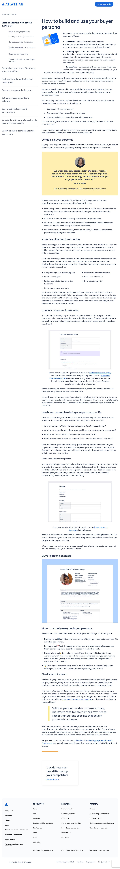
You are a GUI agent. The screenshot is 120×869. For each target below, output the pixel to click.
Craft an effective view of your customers (17, 24)
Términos (80, 862)
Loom (35, 833)
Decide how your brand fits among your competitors (18, 70)
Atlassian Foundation (13, 834)
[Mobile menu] (116, 4)
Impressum (90, 862)
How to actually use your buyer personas (21, 60)
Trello (35, 837)
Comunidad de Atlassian (71, 823)
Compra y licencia (68, 814)
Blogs (7, 825)
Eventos (8, 820)
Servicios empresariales (99, 828)
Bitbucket (37, 842)
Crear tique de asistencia (71, 850)
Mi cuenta (65, 837)
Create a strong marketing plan (17, 90)
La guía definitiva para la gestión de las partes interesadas (19, 121)
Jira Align (36, 818)
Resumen (8, 815)
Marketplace (66, 833)
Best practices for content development (14, 110)
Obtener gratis (104, 4)
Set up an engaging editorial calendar (15, 99)
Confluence (37, 828)
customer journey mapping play (77, 699)
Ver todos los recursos (98, 850)
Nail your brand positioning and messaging (17, 80)
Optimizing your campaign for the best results (18, 132)
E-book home (10, 14)
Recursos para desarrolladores (102, 823)
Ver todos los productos (42, 850)
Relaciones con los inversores (16, 830)
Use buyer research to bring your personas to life (22, 48)
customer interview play (100, 372)
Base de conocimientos (70, 828)
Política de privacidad (65, 862)
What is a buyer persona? (19, 31)
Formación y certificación (99, 814)
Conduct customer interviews (21, 42)
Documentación (96, 818)
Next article (52, 779)
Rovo (35, 809)
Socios (92, 809)
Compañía (9, 811)
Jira (34, 814)
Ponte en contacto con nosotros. (14, 845)
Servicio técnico (67, 809)
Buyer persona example (18, 54)
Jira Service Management (43, 823)
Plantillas (65, 818)
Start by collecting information (21, 37)
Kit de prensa (10, 839)
